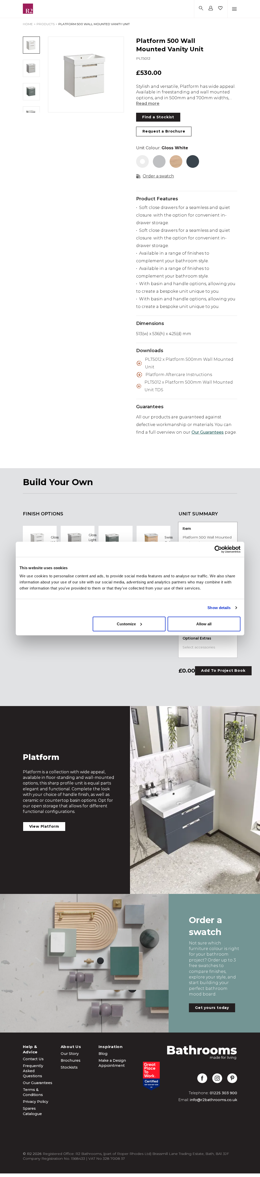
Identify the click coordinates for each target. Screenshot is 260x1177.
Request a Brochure (163, 131)
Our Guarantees (207, 432)
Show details (219, 608)
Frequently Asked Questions (33, 1071)
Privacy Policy (35, 1101)
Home (28, 24)
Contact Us (33, 1059)
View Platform (44, 826)
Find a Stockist (158, 117)
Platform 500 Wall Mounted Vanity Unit (94, 24)
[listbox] (86, 74)
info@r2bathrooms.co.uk (213, 1100)
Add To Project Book (223, 670)
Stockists (69, 1067)
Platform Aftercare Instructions (178, 374)
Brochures (70, 1060)
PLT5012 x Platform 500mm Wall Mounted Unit (189, 363)
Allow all (204, 624)
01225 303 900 (223, 1093)
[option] (86, 74)
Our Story (70, 1053)
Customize (126, 624)
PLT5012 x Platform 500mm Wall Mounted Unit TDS (188, 386)
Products (46, 24)
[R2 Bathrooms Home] (28, 9)
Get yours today (212, 1007)
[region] (86, 74)
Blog (103, 1053)
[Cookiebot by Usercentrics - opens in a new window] (218, 549)
